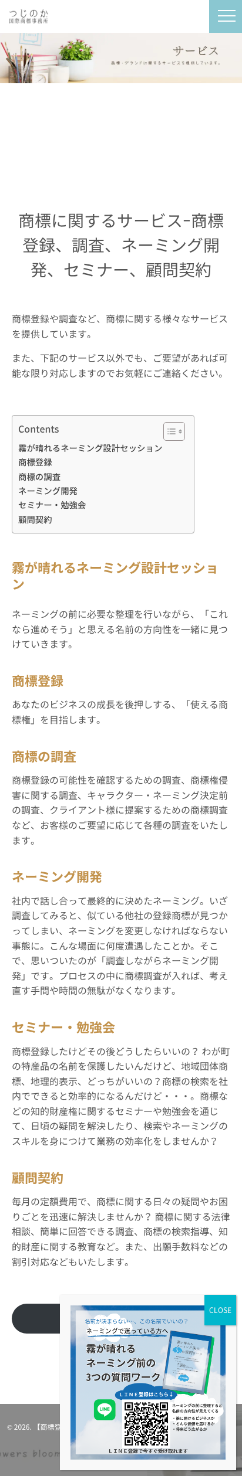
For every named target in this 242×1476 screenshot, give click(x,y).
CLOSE (220, 1310)
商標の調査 (39, 476)
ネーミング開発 (48, 491)
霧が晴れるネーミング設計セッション (90, 448)
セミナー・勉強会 (52, 505)
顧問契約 (35, 519)
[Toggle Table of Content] (168, 431)
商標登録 (35, 462)
